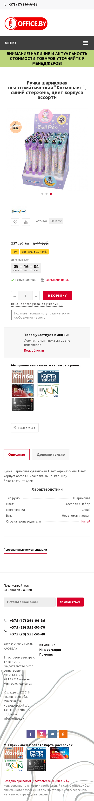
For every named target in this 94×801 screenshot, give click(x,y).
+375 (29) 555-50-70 (27, 627)
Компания (47, 644)
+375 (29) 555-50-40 (27, 634)
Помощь (46, 654)
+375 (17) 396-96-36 (22, 4)
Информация (50, 649)
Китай (85, 521)
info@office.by (14, 718)
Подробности (34, 350)
